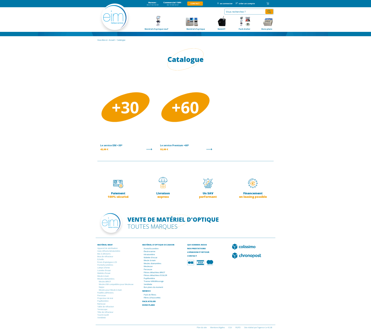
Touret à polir (103, 314)
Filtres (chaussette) (152, 298)
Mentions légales (217, 327)
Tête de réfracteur (105, 312)
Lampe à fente (103, 267)
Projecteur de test (105, 298)
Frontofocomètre (151, 248)
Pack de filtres (150, 295)
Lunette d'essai (104, 270)
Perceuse (101, 295)
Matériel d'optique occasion (191, 21)
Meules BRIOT (105, 281)
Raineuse (101, 303)
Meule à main (103, 276)
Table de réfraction (105, 306)
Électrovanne (149, 251)
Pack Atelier (239, 21)
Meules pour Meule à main (110, 290)
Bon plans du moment (153, 287)
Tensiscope (102, 309)
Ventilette (101, 317)
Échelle (100, 259)
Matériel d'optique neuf (155, 21)
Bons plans (263, 21)
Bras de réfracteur (105, 256)
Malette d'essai (103, 273)
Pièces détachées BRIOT (154, 272)
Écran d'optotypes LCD (107, 262)
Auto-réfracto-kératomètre (108, 251)
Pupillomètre (103, 301)
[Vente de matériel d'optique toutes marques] (111, 18)
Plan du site (202, 327)
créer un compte (247, 3)
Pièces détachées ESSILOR (155, 275)
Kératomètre (149, 254)
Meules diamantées (105, 278)
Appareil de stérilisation (107, 248)
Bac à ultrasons (103, 253)
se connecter (226, 3)
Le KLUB (268, 327)
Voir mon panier (268, 3)
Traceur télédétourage (154, 281)
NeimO (216, 21)
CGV (230, 327)
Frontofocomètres (105, 265)
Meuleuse (148, 266)
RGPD (238, 327)
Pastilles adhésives (105, 292)
